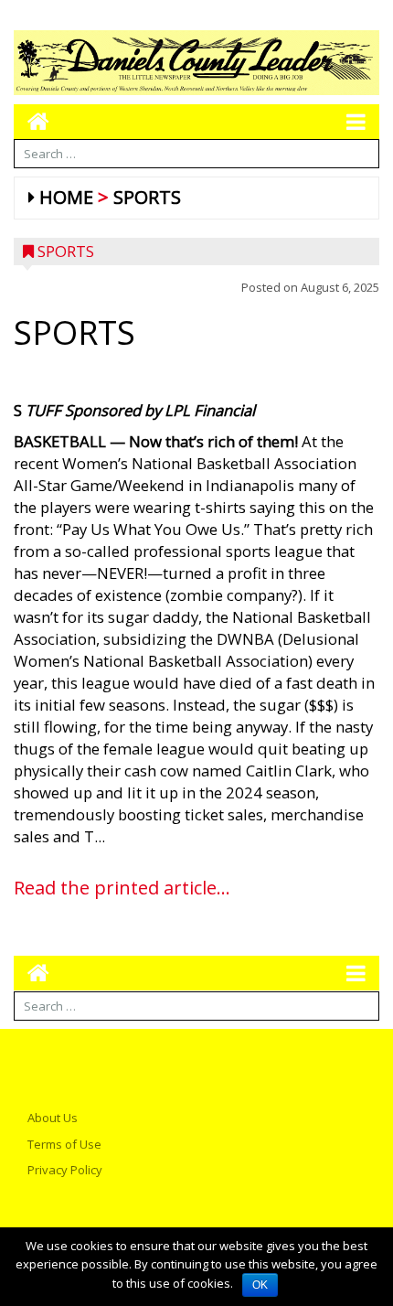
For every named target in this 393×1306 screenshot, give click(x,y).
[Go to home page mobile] (31, 121)
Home (66, 197)
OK (260, 1285)
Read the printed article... (122, 887)
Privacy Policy (64, 1169)
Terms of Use (64, 1144)
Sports (147, 197)
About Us (52, 1117)
